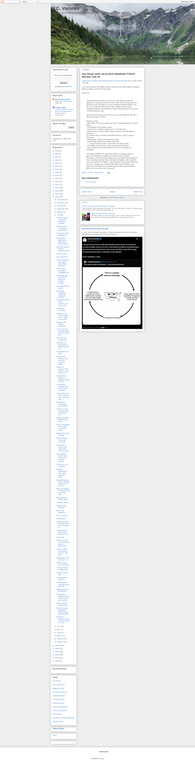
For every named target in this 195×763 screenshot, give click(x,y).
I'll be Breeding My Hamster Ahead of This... (63, 532)
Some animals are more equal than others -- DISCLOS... (63, 262)
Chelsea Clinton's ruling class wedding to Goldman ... (63, 220)
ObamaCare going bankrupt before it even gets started (63, 597)
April (59, 632)
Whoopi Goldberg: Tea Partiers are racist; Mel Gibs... (63, 491)
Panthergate (61, 518)
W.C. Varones (65, 8)
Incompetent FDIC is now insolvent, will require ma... (63, 302)
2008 (57, 648)
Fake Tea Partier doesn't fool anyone (103, 213)
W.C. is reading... (63, 515)
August (59, 212)
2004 (57, 661)
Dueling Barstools (59, 696)
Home (112, 192)
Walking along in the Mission (62, 590)
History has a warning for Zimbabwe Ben (63, 270)
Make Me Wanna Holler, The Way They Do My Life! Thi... (63, 483)
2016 (57, 178)
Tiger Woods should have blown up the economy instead (62, 457)
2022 (57, 160)
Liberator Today (58, 703)
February (60, 639)
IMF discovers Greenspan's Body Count (62, 228)
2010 (57, 197)
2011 (57, 194)
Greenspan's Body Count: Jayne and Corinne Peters (63, 448)
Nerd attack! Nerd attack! (63, 287)
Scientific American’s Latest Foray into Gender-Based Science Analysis (64, 111)
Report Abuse (58, 728)
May (58, 629)
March (59, 635)
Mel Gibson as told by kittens (62, 498)
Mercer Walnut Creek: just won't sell (62, 440)
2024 (57, 154)
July (58, 215)
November (61, 203)
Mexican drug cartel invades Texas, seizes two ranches (62, 316)
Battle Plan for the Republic (63, 434)
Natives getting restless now (62, 604)
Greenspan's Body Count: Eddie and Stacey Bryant (62, 241)
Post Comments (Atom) (116, 197)
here (88, 93)
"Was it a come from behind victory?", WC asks (62, 552)
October (60, 206)
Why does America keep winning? (95, 229)
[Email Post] (108, 172)
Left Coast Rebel (59, 699)
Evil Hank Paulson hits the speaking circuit (63, 249)
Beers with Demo (59, 684)
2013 (57, 188)
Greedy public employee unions (92, 81)
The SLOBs (57, 681)
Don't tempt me (62, 257)
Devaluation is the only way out (63, 559)
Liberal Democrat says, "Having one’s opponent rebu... (63, 396)
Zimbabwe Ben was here (62, 578)
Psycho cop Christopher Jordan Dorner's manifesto (98, 206)
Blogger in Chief (58, 688)
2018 (57, 172)
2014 (57, 185)
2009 (57, 645)
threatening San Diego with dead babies (118, 81)
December (61, 199)
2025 (57, 151)
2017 (57, 175)
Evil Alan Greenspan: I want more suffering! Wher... (62, 473)
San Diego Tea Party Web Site (63, 718)
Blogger (101, 758)
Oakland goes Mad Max (61, 506)
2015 (57, 181)
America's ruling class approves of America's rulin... (63, 411)
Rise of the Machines (61, 511)
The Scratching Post (63, 99)
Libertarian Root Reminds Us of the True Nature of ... (63, 524)
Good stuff (60, 537)
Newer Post (86, 192)
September (61, 209)
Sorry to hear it (62, 254)
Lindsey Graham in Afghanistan (62, 569)
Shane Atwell (57, 714)
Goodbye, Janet (62, 502)
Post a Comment (90, 182)
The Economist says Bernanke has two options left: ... (63, 332)
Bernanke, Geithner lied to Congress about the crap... (63, 619)
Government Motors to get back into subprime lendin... (62, 360)
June (59, 626)
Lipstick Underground (60, 707)
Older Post (138, 192)
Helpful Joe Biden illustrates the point (63, 419)
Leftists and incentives (61, 309)
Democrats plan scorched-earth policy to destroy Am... (63, 543)
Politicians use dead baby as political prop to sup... (63, 345)
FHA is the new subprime (62, 465)
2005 (57, 658)
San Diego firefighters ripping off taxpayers (61, 294)
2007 (57, 652)
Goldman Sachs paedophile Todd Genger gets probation (62, 611)
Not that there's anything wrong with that (63, 584)
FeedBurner (68, 86)
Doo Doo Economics (60, 692)
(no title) (84, 202)
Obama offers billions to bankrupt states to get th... (63, 378)
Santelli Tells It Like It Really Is (63, 564)
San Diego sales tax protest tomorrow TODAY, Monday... (62, 279)
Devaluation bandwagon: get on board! (62, 404)
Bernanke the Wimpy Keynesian (61, 324)
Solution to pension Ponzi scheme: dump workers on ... (63, 370)
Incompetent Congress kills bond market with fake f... (62, 387)
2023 (57, 157)
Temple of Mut (60, 107)
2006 (57, 655)
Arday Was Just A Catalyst (64, 101)
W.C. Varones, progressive (62, 339)
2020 (57, 166)
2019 (57, 169)
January (60, 642)
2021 (57, 163)
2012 (57, 191)
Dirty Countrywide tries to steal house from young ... (63, 427)
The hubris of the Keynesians (63, 234)
